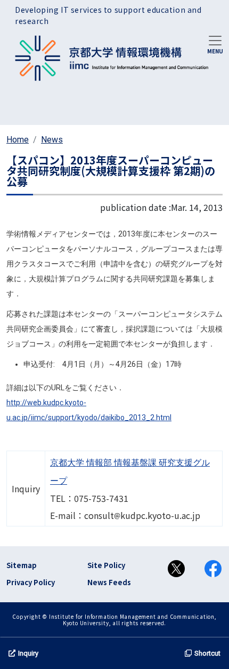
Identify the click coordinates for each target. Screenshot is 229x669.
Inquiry (28, 653)
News (52, 140)
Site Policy (106, 565)
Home (17, 140)
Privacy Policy (30, 582)
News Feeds (109, 582)
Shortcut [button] (207, 653)
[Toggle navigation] (215, 44)
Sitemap (21, 565)
